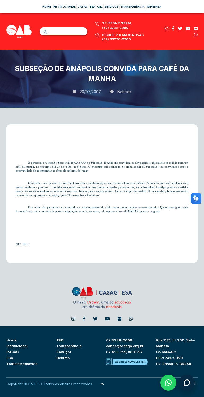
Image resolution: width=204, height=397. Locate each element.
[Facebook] (173, 28)
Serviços (111, 6)
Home (46, 6)
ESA (9, 358)
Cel (100, 6)
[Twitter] (180, 28)
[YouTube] (188, 28)
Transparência (132, 6)
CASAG (12, 352)
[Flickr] (196, 28)
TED (59, 340)
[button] (168, 383)
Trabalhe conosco (21, 364)
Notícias (124, 91)
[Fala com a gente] (187, 383)
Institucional (64, 6)
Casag (83, 6)
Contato (63, 358)
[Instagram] (166, 28)
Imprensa (154, 6)
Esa (92, 6)
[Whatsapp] (196, 34)
